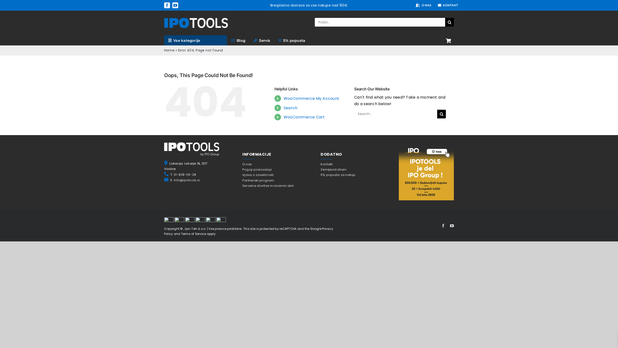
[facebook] (167, 5)
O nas (247, 164)
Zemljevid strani (333, 169)
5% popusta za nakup (338, 175)
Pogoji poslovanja (257, 169)
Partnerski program (258, 180)
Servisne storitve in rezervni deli (268, 185)
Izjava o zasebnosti (258, 175)
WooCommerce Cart (304, 117)
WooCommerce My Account (311, 98)
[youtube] (175, 5)
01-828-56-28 (185, 174)
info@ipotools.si (187, 180)
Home (169, 50)
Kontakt (327, 164)
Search (290, 108)
